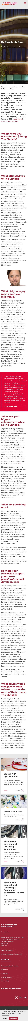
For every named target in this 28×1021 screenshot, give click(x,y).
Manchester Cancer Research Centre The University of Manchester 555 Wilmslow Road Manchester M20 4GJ (12, 941)
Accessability (5, 981)
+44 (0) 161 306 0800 (7, 950)
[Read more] (14, 764)
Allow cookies (13, 1018)
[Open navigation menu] (25, 3)
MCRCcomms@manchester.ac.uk (11, 954)
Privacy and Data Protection (10, 966)
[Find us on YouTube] (25, 997)
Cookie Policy (5, 973)
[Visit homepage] (9, 3)
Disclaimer (4, 969)
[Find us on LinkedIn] (20, 997)
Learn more (5, 1015)
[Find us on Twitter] (16, 997)
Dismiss (5, 1018)
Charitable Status (6, 977)
